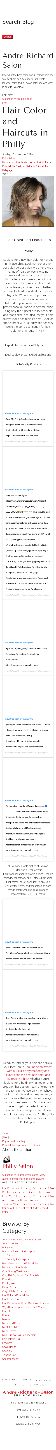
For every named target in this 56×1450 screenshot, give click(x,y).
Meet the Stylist (10, 1327)
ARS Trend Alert (10, 1243)
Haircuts (32, 162)
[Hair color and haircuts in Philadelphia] (28, 201)
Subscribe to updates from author (20, 1174)
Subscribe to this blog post (17, 98)
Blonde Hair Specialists (14, 162)
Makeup (6, 1319)
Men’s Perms (9, 1331)
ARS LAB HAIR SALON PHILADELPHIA (22, 1239)
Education (7, 1279)
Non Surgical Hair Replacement (19, 1335)
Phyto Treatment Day (13, 1141)
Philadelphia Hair (11, 1339)
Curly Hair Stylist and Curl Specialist (21, 1275)
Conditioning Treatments (15, 1271)
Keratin (6, 1315)
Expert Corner (9, 1287)
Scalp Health (9, 1347)
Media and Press (11, 1323)
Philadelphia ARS (28, 441)
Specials (7, 1350)
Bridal (10, 1255)
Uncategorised (10, 1358)
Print (4, 102)
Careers (28, 1380)
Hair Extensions (10, 1299)
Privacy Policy (45, 1380)
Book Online (9, 1380)
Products (7, 1343)
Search (8, 36)
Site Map (20, 1385)
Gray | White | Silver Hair (15, 1291)
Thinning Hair (9, 1354)
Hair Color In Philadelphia (15, 1295)
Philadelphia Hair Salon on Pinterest (21, 1145)
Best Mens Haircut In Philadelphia (20, 1263)
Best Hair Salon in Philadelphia (32, 166)
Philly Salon (8, 158)
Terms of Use (36, 1385)
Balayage (7, 170)
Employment (9, 1283)
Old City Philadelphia (18, 1259)
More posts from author (32, 1178)
